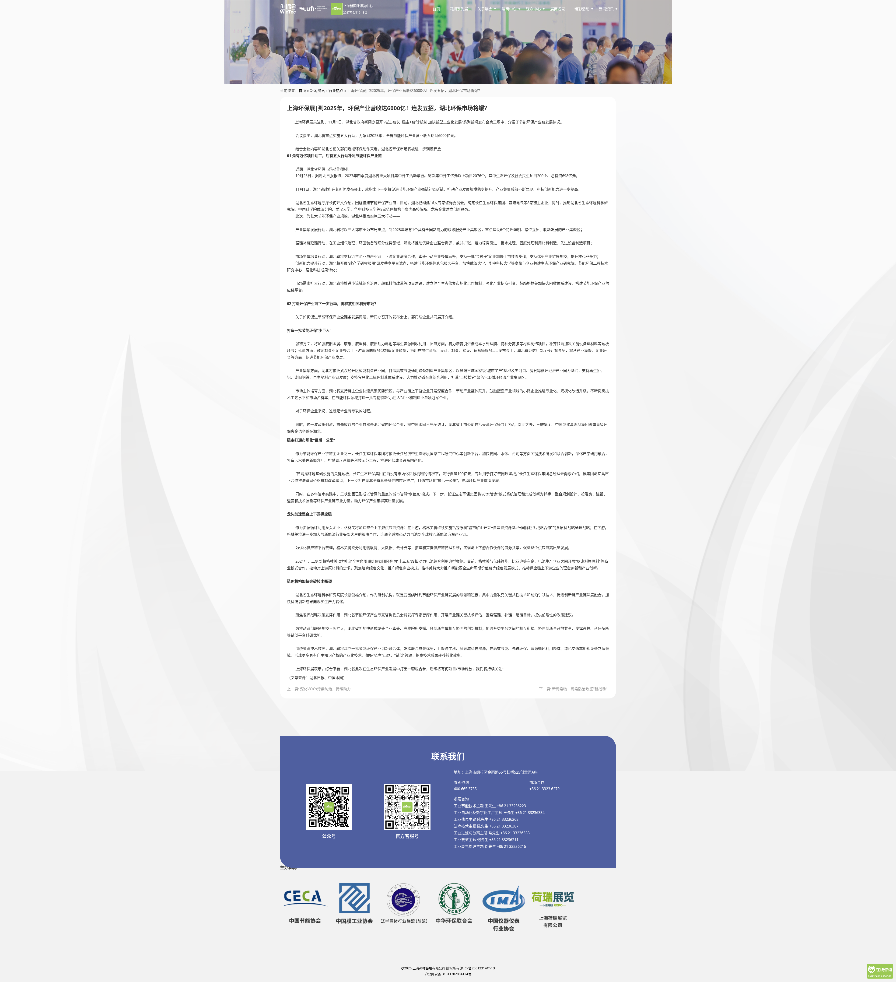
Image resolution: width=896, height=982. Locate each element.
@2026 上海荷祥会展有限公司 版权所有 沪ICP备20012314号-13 (448, 968)
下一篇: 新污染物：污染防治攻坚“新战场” (573, 688)
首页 (436, 8)
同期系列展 (458, 8)
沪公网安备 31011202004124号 (448, 974)
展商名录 (557, 8)
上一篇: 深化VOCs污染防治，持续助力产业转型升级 (322, 688)
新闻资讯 (317, 90)
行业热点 (336, 90)
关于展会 (484, 8)
